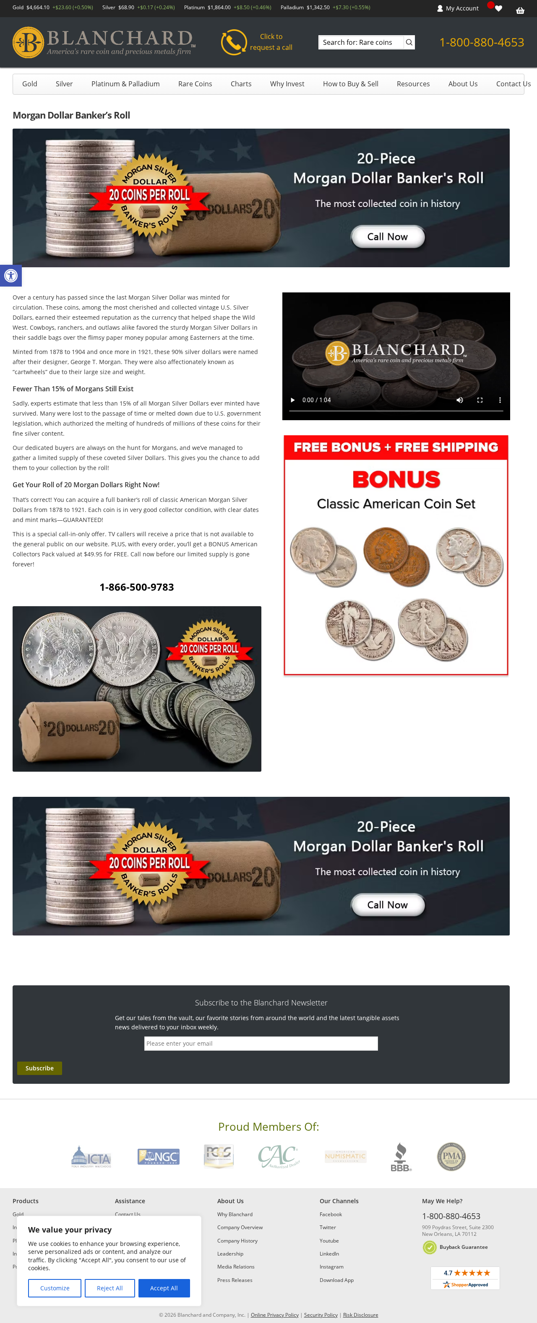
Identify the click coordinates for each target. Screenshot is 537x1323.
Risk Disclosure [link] (360, 1314)
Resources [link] (413, 83)
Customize (55, 1288)
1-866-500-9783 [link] (136, 587)
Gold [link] (29, 83)
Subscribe (40, 1068)
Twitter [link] (328, 1227)
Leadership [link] (230, 1253)
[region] (109, 1261)
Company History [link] (237, 1240)
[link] (11, 276)
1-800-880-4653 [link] (481, 42)
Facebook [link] (331, 1214)
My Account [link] (462, 8)
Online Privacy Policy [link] (275, 1314)
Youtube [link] (329, 1240)
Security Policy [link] (321, 1314)
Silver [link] (64, 83)
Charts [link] (241, 83)
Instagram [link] (332, 1266)
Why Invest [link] (287, 83)
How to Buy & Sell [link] (350, 83)
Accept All (164, 1288)
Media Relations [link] (236, 1266)
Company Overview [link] (240, 1227)
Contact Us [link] (513, 83)
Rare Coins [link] (195, 83)
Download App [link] (337, 1280)
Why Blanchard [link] (235, 1214)
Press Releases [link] (235, 1280)
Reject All (110, 1288)
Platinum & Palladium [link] (125, 83)
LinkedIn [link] (329, 1253)
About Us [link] (463, 83)
